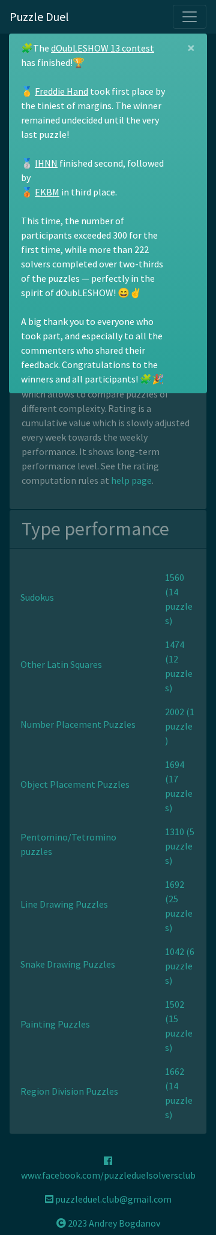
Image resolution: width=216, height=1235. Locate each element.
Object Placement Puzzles (75, 784)
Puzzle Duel (39, 16)
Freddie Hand (61, 91)
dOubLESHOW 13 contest (102, 48)
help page (131, 480)
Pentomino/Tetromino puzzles (68, 844)
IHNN (46, 163)
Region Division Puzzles (69, 1091)
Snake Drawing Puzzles (67, 964)
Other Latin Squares (61, 664)
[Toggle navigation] (189, 17)
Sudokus (37, 597)
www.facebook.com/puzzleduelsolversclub (108, 1175)
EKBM (47, 192)
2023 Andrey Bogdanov (113, 1223)
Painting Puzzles (55, 1024)
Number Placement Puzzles (78, 724)
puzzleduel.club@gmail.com (112, 1199)
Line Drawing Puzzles (64, 904)
